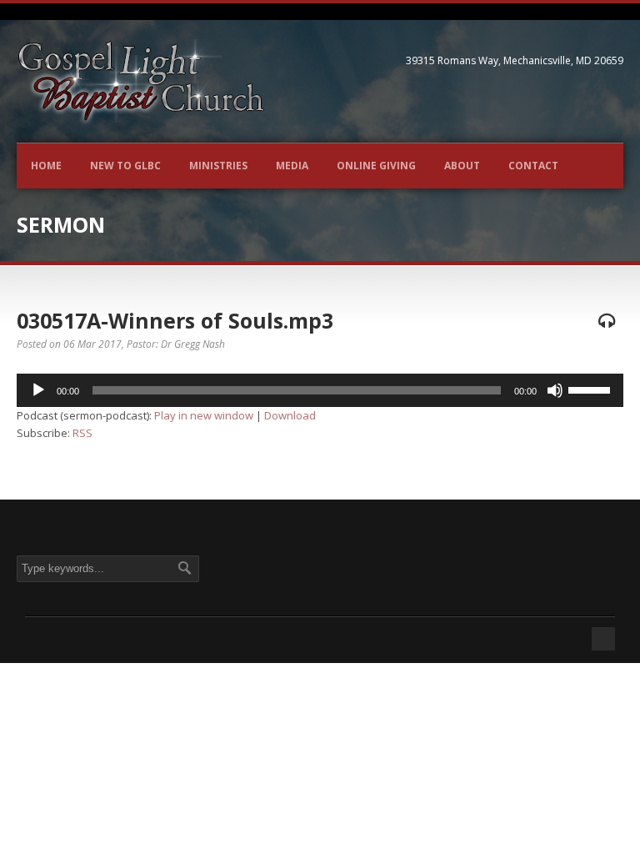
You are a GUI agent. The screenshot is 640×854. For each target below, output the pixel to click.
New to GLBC (125, 165)
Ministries (218, 165)
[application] (320, 390)
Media (292, 165)
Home (46, 165)
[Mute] (555, 390)
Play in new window (203, 415)
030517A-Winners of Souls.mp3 (175, 320)
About (462, 165)
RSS (82, 432)
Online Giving (376, 165)
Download (290, 415)
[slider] (591, 389)
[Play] (38, 390)
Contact (533, 165)
